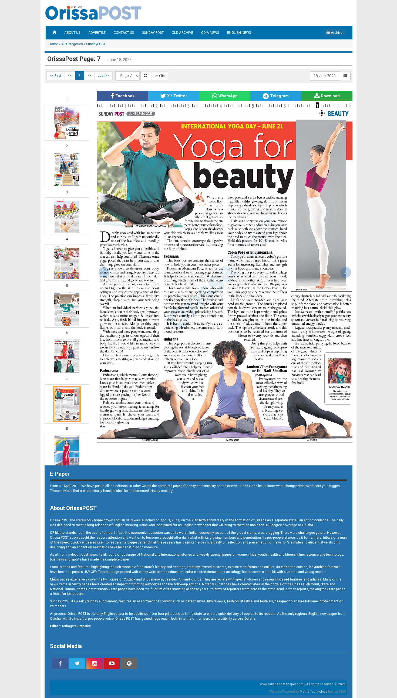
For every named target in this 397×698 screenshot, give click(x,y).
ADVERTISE (97, 33)
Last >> (103, 75)
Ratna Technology (313, 691)
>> (89, 75)
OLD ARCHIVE (182, 33)
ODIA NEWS (210, 33)
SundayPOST (95, 44)
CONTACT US (124, 33)
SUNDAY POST (153, 33)
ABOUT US (72, 33)
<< (70, 75)
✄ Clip (160, 76)
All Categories (72, 44)
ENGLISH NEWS (239, 33)
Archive (336, 33)
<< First (55, 75)
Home (53, 44)
